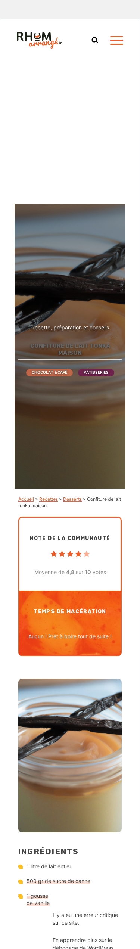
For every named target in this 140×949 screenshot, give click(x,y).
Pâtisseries (96, 372)
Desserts (72, 499)
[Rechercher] (95, 40)
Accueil (26, 499)
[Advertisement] (70, 130)
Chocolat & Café (49, 372)
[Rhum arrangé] (39, 40)
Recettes (48, 499)
